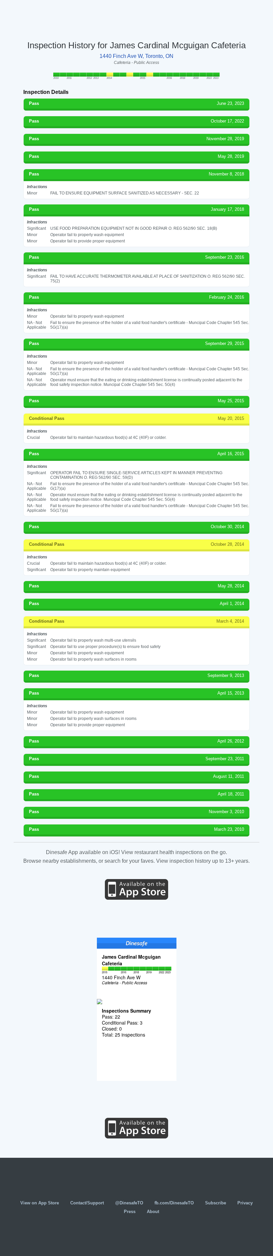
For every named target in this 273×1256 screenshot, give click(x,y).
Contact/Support (87, 1202)
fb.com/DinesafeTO (174, 1202)
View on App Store (39, 1202)
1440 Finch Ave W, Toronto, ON (136, 56)
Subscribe (215, 1202)
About (153, 1211)
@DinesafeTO (129, 1202)
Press (130, 1211)
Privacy (245, 1202)
